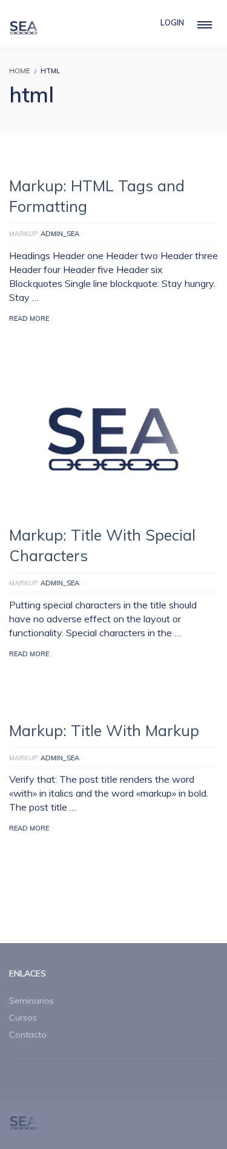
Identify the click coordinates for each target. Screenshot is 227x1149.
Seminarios (31, 1000)
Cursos (23, 1017)
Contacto (28, 1034)
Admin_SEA (60, 233)
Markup (23, 233)
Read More (29, 318)
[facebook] (162, 1122)
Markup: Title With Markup (104, 730)
